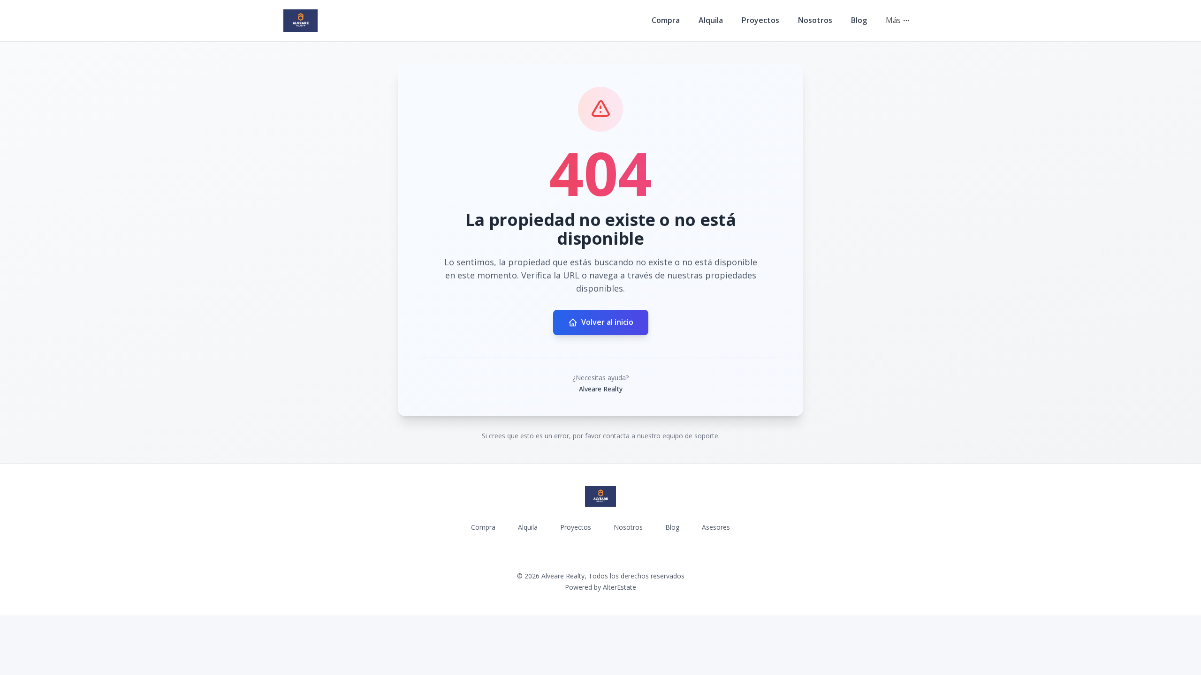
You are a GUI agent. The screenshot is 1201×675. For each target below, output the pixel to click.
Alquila (711, 20)
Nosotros (815, 20)
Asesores (716, 527)
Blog (859, 20)
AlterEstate (619, 587)
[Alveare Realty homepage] (300, 20)
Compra (666, 20)
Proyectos (760, 20)
